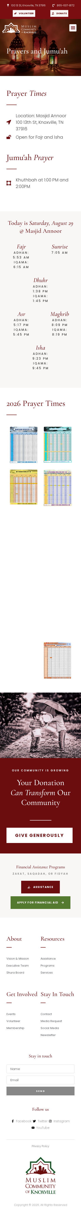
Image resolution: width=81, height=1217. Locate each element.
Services (47, 972)
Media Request (51, 1021)
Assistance (48, 959)
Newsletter (48, 1035)
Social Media (50, 1028)
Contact (46, 1014)
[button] (72, 27)
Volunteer (13, 1021)
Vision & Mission (17, 959)
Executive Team (17, 966)
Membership (15, 1028)
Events (11, 1014)
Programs (47, 966)
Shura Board (15, 972)
